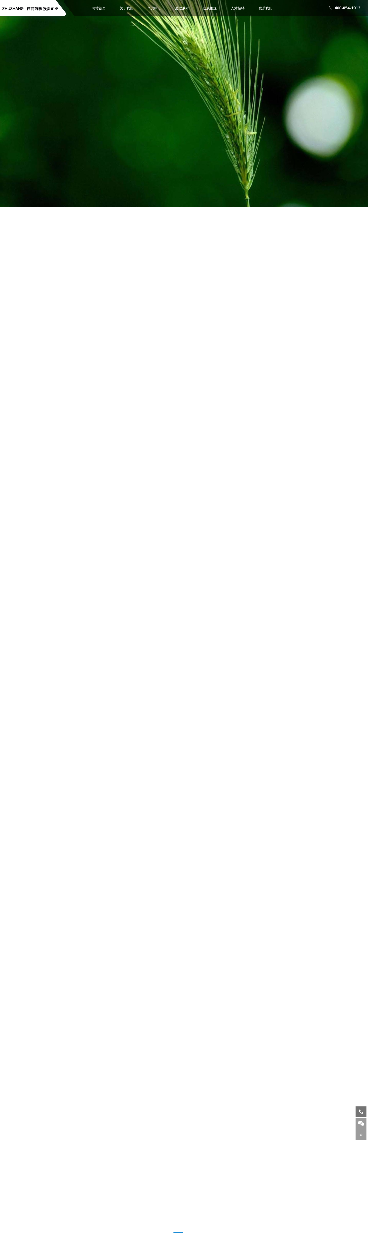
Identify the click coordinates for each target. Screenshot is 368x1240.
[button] (170, 1232)
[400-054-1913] (361, 1111)
